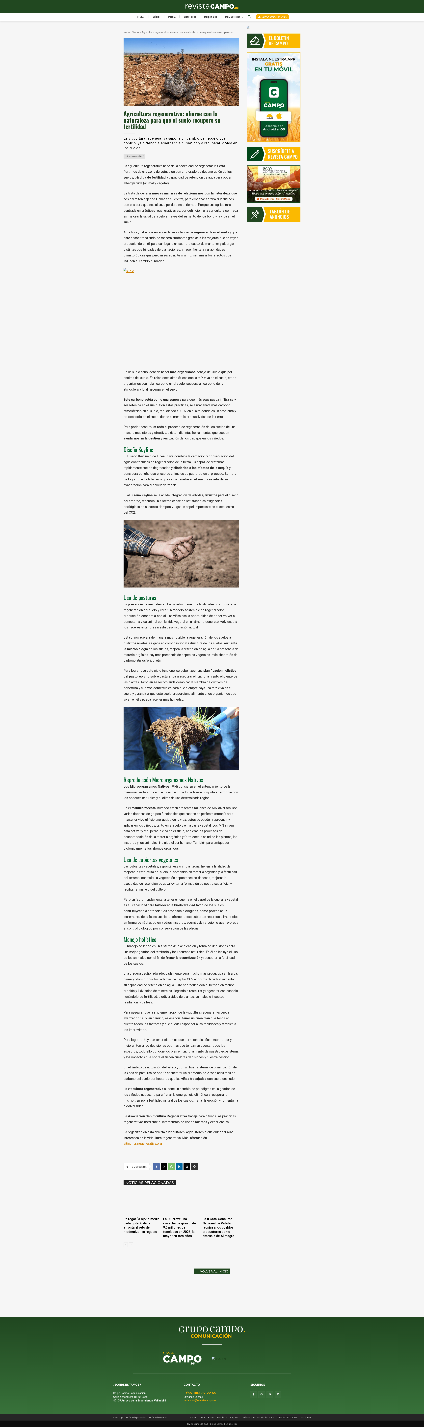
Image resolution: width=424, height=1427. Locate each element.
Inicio (127, 32)
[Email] (187, 1166)
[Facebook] (156, 1166)
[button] (249, 17)
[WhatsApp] (171, 1166)
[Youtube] (269, 1394)
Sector (136, 32)
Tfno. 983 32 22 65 (200, 1393)
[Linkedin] (179, 1166)
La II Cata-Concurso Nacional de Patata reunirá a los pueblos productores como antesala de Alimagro (218, 1227)
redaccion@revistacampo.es (200, 1400)
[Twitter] (278, 1394)
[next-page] (131, 1244)
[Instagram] (261, 1394)
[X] (164, 1166)
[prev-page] (126, 1244)
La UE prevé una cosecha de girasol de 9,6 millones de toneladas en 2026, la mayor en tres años (179, 1227)
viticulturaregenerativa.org (143, 1144)
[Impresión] (194, 1166)
